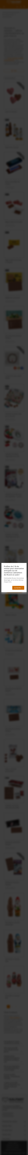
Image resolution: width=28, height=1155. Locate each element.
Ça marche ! (17, 588)
